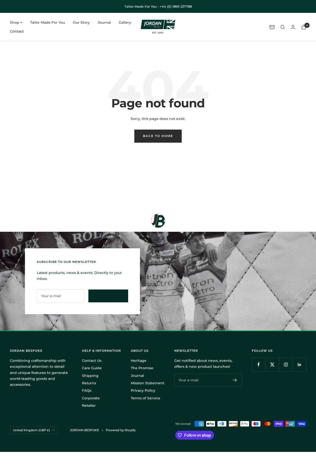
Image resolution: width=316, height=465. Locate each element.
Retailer (89, 405)
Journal (104, 22)
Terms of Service (145, 398)
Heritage (138, 360)
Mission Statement (147, 383)
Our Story (81, 22)
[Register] (235, 380)
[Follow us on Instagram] (286, 364)
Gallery (125, 22)
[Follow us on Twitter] (272, 364)
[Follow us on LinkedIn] (299, 364)
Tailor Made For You (47, 22)
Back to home (158, 136)
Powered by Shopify (121, 430)
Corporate (91, 398)
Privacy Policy (143, 390)
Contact (17, 31)
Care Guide (92, 368)
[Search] (282, 27)
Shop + (16, 22)
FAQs (86, 390)
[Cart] (303, 27)
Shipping (90, 375)
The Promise (142, 368)
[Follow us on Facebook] (258, 364)
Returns (89, 383)
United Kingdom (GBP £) (31, 430)
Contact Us (91, 360)
